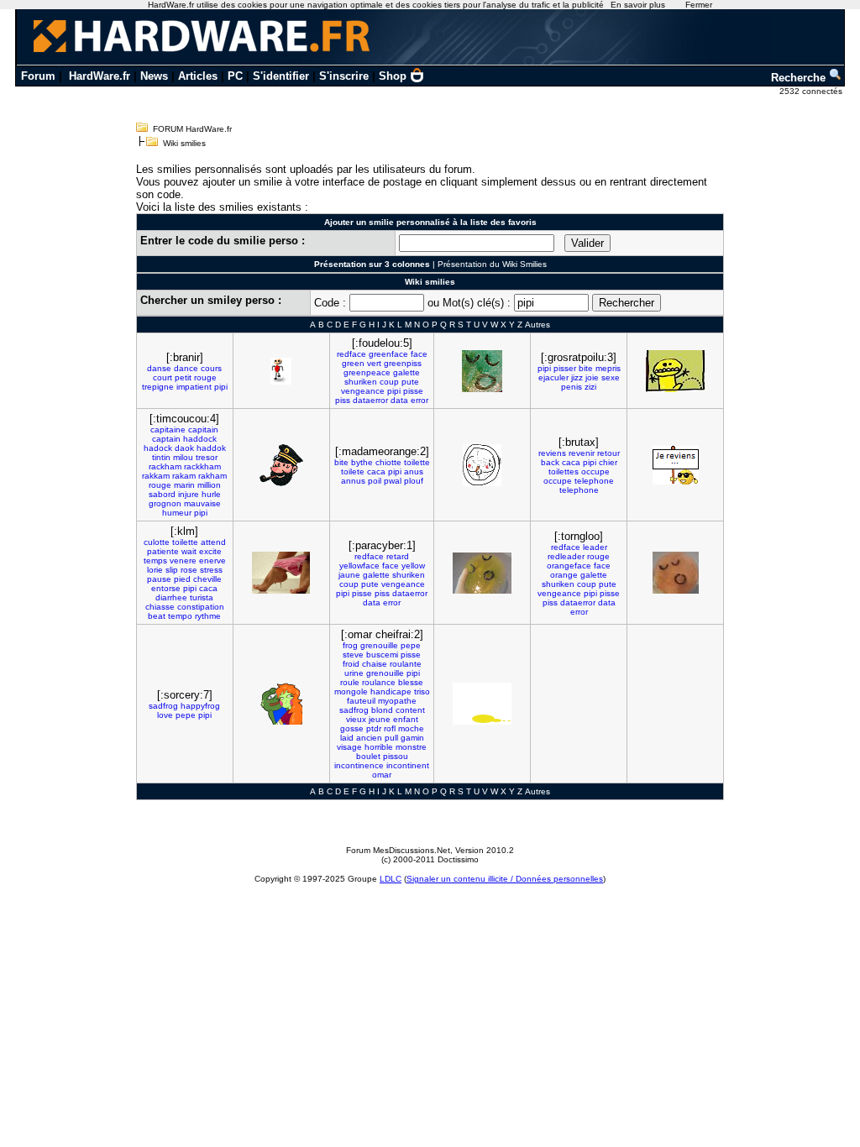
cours (211, 368)
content (410, 710)
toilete (352, 471)
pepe (186, 715)
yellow (413, 565)
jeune (380, 719)
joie (592, 377)
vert (374, 363)
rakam (184, 475)
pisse (413, 390)
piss (342, 400)
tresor (207, 457)
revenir (582, 453)
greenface (388, 354)
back (550, 462)
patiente (163, 551)
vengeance (363, 390)
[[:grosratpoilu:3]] (675, 371)
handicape (391, 691)
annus (353, 480)
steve (353, 654)
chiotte (388, 462)
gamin (412, 737)
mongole (351, 691)
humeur (176, 512)
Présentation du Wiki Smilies (492, 264)
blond (382, 710)
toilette (417, 462)
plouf (413, 480)
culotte (157, 542)
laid (347, 737)
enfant (405, 719)
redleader (566, 556)
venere (183, 560)
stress (211, 569)
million (209, 485)
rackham (165, 466)
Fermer (698, 4)
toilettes (563, 471)
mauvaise (202, 503)
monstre (411, 747)
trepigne (158, 386)
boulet (368, 756)
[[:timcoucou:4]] (281, 465)
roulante (406, 663)
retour (608, 453)
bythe (362, 462)
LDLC (390, 878)
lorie (155, 569)
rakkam (156, 475)
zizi (590, 386)
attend (213, 542)
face (419, 354)
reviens (552, 453)
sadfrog (163, 705)
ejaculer (553, 377)
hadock (158, 448)
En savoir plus (638, 4)
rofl (390, 728)
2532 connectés (812, 91)
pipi (221, 386)
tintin (161, 457)
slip (171, 569)
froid (351, 663)
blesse (410, 682)
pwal (392, 480)
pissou (395, 756)
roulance (379, 682)
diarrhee (171, 597)
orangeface (569, 565)
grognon (165, 503)
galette (406, 372)
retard (397, 556)
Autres (537, 324)
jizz (577, 377)
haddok (211, 448)
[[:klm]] (281, 573)
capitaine (168, 429)
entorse (166, 588)
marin (184, 485)
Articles (198, 76)
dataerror (370, 400)
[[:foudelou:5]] (482, 371)
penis (571, 386)
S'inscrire (344, 76)
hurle (211, 494)
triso (422, 691)
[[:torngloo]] (676, 573)
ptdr (373, 728)
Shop (392, 76)
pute (410, 381)
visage (349, 747)
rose (189, 569)
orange (564, 574)
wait (189, 551)
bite (586, 368)
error (419, 400)
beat (156, 616)
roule (349, 682)
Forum (38, 76)
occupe (595, 471)
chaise (374, 663)
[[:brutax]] (676, 465)
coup (389, 381)
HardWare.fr (99, 76)
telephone (594, 480)
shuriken (360, 381)
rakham (212, 475)
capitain (203, 429)
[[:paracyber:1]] (482, 573)
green (353, 363)
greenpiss (403, 363)
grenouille (379, 645)
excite (210, 551)
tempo (180, 616)
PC (235, 76)
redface (351, 354)
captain (166, 438)
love (165, 715)
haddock (200, 438)
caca (376, 471)
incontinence (359, 765)
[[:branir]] (280, 371)
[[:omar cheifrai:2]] (482, 704)
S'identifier (281, 76)
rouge (205, 377)
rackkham (202, 466)
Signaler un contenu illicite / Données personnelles (504, 878)
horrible (378, 747)
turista (201, 597)
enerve (212, 560)
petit (183, 377)
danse (159, 368)
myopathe (397, 700)
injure (188, 494)
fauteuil (361, 700)
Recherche (800, 77)
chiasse (160, 606)
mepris (608, 368)
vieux (356, 719)
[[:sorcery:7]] (281, 704)
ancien (369, 737)
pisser (564, 368)
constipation (200, 606)
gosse (352, 728)
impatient (194, 386)
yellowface (359, 565)
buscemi (382, 654)
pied (182, 579)
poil (374, 480)
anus (413, 471)
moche (411, 728)
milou (183, 457)
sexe (610, 377)
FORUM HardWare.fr (192, 129)
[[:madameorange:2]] (482, 465)
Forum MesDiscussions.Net (398, 850)
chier (608, 462)
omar (381, 774)
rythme (208, 616)
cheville (207, 579)
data (399, 400)
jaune (349, 574)
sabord (162, 494)
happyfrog (200, 705)
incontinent (407, 765)
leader (595, 547)
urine (354, 673)
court (162, 377)
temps (155, 560)
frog (350, 645)
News (154, 76)
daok (184, 448)
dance (186, 368)
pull (391, 737)
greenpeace (367, 372)
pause (159, 579)
